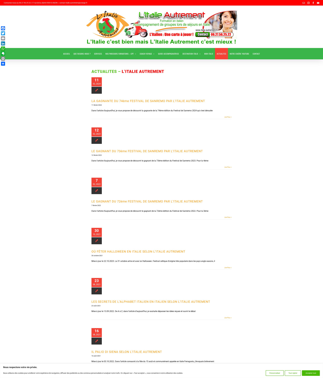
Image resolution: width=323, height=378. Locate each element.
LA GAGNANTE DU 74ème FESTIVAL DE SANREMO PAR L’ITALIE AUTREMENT (148, 101)
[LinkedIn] (3, 43)
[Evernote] (3, 53)
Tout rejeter (292, 373)
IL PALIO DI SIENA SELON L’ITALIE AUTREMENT (126, 352)
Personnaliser (274, 373)
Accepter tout (311, 373)
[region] (161, 370)
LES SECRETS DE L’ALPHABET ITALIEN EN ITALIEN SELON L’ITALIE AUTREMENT (150, 301)
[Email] (3, 38)
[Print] (3, 58)
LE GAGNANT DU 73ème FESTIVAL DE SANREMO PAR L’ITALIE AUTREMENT (147, 151)
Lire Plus (227, 117)
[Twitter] (3, 33)
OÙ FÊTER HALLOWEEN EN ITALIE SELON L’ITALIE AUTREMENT (138, 251)
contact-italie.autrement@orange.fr (73, 3)
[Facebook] (3, 28)
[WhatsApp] (3, 48)
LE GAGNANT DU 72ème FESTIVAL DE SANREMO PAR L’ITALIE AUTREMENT (147, 201)
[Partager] (3, 63)
